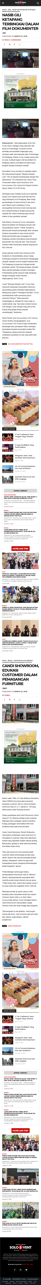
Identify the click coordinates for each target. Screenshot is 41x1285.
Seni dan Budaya (10, 495)
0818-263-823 (27, 1264)
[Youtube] (26, 1270)
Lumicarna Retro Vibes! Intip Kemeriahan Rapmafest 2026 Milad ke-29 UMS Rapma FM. (20, 531)
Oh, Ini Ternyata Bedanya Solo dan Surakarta (25, 467)
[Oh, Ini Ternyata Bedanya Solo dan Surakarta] (7, 469)
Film (9, 9)
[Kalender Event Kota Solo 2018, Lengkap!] (7, 480)
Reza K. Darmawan (13, 40)
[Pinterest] (14, 44)
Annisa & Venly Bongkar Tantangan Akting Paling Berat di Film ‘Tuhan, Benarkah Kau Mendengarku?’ (20, 609)
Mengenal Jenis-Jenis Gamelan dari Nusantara (25, 457)
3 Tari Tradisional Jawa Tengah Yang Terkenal (24, 435)
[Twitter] (9, 44)
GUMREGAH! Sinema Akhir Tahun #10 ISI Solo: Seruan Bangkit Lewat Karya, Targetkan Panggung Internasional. (20, 642)
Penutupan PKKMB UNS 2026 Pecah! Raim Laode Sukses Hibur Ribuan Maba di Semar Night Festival (20, 514)
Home (4, 9)
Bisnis (6, 510)
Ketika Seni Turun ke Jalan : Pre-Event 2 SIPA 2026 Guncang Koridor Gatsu (20, 497)
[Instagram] (20, 1270)
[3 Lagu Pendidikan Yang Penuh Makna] (7, 448)
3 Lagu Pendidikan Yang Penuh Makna (24, 446)
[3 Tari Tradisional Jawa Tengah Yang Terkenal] (7, 437)
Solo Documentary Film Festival (20, 344)
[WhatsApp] (19, 44)
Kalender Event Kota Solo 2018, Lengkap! (25, 478)
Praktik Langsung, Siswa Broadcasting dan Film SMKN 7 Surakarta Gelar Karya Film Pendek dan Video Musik (19, 575)
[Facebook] (4, 44)
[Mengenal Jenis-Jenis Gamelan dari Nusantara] (7, 458)
